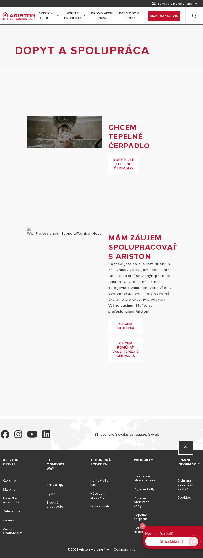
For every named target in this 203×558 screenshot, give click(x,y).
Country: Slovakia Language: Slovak (129, 434)
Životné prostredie (55, 505)
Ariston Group (46, 15)
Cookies (184, 497)
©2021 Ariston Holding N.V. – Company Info (102, 549)
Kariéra (8, 520)
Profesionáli (99, 506)
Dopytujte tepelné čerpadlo (123, 164)
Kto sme (9, 481)
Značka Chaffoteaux (12, 531)
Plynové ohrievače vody (142, 502)
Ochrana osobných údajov (185, 485)
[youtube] (32, 436)
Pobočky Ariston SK (11, 500)
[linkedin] (46, 436)
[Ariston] (19, 15)
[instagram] (18, 436)
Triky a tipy (55, 485)
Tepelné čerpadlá (141, 517)
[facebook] (4, 436)
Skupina (9, 490)
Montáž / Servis (164, 16)
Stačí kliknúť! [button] (171, 541)
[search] (194, 15)
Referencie (11, 511)
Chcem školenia (125, 326)
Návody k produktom (99, 495)
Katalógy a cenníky (129, 15)
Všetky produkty (73, 15)
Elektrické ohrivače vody (145, 478)
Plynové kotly (144, 489)
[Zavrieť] (142, 526)
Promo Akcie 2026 (102, 15)
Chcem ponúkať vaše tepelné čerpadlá (125, 349)
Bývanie (53, 494)
